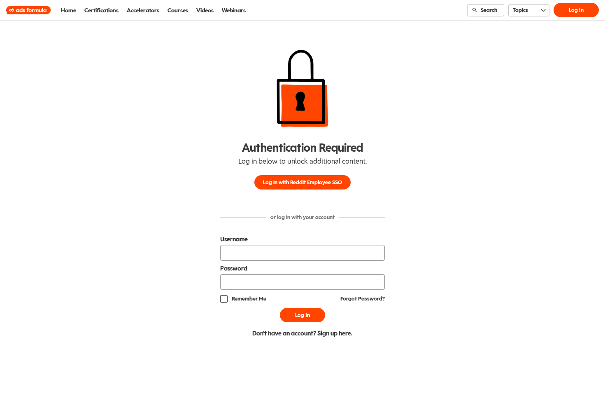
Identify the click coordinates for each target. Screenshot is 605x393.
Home (68, 10)
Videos (205, 10)
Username (234, 239)
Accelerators (143, 10)
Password (233, 268)
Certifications (101, 10)
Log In (302, 315)
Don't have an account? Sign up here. (302, 333)
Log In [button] (576, 10)
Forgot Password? (362, 299)
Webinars (234, 10)
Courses (178, 10)
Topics (520, 10)
